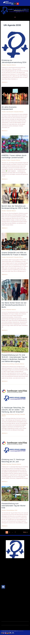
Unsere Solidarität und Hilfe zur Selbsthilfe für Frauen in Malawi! (14, 254)
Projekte (8, 160)
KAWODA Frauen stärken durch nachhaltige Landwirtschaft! (14, 156)
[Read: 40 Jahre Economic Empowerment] (15, 95)
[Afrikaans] (2, 633)
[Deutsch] (7, 633)
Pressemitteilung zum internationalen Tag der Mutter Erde (14, 506)
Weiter (25, 532)
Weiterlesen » (5, 82)
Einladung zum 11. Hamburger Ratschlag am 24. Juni (13, 460)
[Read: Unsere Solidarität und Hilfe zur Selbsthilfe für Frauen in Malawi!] (15, 241)
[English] (4, 633)
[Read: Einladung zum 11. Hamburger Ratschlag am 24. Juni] (15, 447)
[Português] (9, 633)
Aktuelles (4, 65)
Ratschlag (17, 414)
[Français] (5, 633)
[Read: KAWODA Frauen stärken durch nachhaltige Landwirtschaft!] (15, 144)
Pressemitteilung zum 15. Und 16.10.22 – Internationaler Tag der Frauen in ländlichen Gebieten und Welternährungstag (14, 358)
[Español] (11, 633)
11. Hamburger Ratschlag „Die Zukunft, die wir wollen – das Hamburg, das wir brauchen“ (13, 410)
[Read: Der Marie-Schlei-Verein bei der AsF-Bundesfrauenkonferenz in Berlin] (15, 289)
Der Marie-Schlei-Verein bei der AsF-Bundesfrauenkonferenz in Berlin (14, 305)
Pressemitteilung (10, 364)
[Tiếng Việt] (13, 633)
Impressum (21, 630)
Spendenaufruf (9, 111)
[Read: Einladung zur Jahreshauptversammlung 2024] (15, 44)
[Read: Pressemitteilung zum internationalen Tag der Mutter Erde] (15, 493)
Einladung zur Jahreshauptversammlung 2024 (14, 61)
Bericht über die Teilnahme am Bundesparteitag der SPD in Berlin (15, 207)
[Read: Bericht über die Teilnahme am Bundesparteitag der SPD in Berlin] (15, 193)
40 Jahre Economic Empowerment (9, 108)
